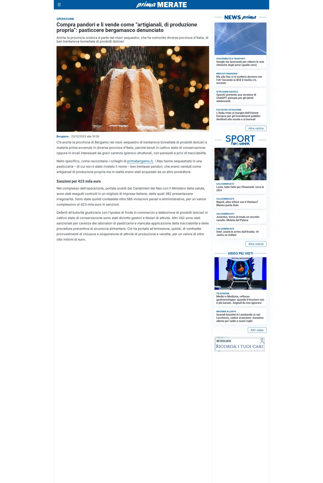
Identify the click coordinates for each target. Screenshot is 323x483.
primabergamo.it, (140, 161)
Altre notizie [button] (256, 128)
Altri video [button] (257, 330)
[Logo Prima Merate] (161, 4)
